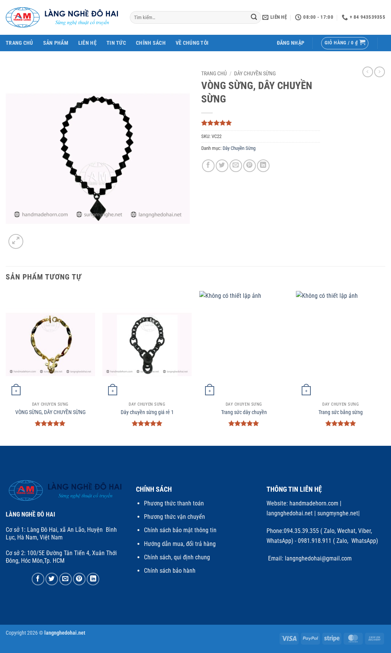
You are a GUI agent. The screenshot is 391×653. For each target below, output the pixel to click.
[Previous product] (379, 72)
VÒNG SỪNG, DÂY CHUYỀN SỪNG (50, 412)
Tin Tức (116, 43)
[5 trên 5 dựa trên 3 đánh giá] (260, 123)
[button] (291, 43)
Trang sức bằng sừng (340, 412)
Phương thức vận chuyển (174, 516)
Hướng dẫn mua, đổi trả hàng (180, 543)
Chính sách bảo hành (170, 570)
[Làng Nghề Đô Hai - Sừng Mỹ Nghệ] (62, 17)
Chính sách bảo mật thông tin (180, 530)
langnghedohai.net (290, 513)
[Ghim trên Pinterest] (249, 165)
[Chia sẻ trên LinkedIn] (263, 165)
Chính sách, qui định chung (177, 557)
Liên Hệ (87, 43)
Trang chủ (214, 73)
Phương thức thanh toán (174, 503)
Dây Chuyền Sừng (255, 73)
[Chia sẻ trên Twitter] (222, 165)
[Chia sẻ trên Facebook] (208, 165)
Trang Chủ (19, 43)
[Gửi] (254, 17)
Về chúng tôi (192, 43)
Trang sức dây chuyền (244, 412)
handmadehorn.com (313, 503)
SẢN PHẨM (55, 43)
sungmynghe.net (337, 513)
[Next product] (367, 72)
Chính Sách (151, 43)
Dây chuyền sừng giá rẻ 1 (147, 412)
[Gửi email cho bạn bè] (235, 165)
